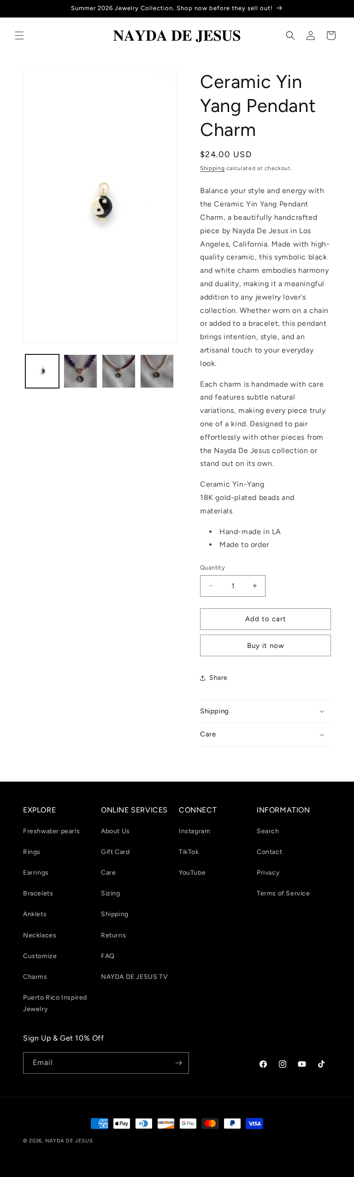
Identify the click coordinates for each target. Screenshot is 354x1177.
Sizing (110, 893)
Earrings (36, 873)
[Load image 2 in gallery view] (80, 371)
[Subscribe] (178, 1063)
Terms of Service (283, 893)
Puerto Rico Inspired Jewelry (55, 1003)
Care (108, 873)
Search (268, 831)
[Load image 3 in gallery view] (119, 371)
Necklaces (39, 935)
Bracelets (38, 893)
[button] (19, 35)
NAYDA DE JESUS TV (134, 977)
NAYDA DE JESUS (69, 1141)
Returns (113, 935)
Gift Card (115, 852)
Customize (40, 956)
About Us (115, 831)
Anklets (35, 914)
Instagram (194, 831)
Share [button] (218, 678)
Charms (35, 977)
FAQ (108, 956)
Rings (32, 852)
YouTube (192, 873)
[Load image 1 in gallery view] (42, 371)
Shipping (212, 168)
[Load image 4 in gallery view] (157, 371)
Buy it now (265, 645)
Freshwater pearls (51, 831)
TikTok (189, 852)
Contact (269, 852)
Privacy (268, 873)
